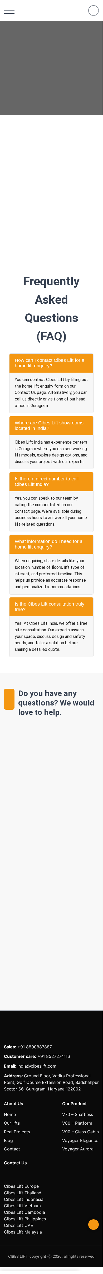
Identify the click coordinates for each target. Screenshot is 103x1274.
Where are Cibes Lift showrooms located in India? (49, 425)
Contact (12, 1148)
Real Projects (17, 1131)
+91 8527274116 (53, 1056)
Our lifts (12, 1123)
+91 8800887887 (34, 1046)
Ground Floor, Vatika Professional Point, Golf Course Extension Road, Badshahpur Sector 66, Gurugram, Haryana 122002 (51, 1082)
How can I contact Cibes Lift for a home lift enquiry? (49, 363)
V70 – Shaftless (77, 1114)
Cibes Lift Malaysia (23, 1232)
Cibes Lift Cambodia (24, 1212)
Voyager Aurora (78, 1148)
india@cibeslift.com (36, 1066)
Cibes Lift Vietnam (22, 1205)
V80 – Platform (77, 1123)
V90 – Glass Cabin (80, 1131)
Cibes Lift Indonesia (23, 1199)
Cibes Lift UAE (18, 1225)
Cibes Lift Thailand (22, 1192)
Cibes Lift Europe (21, 1186)
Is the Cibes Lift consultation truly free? (49, 606)
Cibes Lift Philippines (25, 1218)
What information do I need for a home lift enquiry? (48, 544)
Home (10, 1114)
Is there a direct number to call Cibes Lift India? (47, 481)
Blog (8, 1140)
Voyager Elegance (80, 1140)
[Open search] (93, 10)
